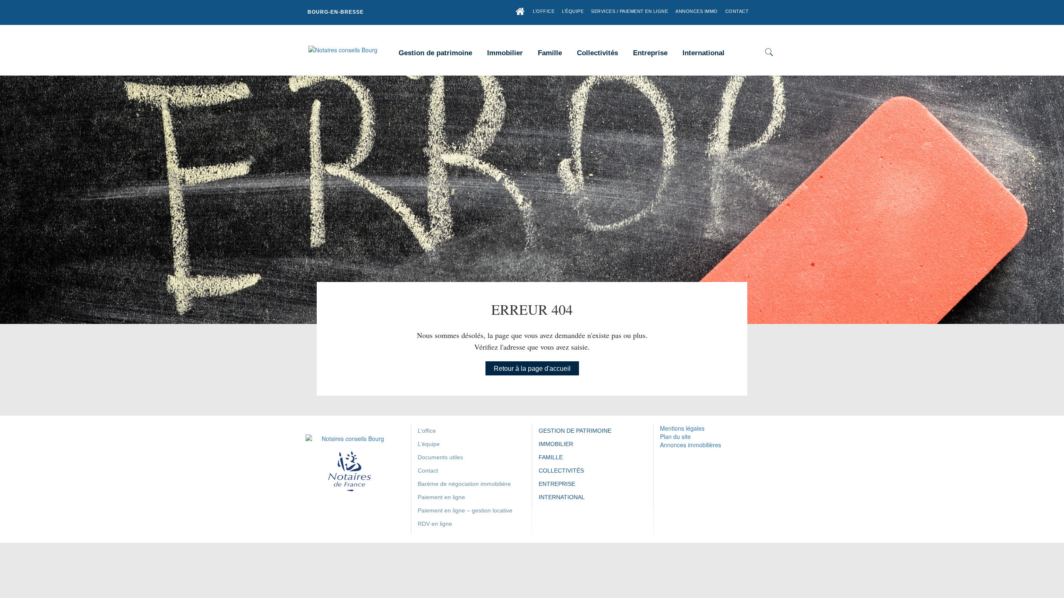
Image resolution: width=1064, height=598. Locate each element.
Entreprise (650, 53)
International (703, 53)
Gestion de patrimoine (435, 53)
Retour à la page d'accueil (532, 368)
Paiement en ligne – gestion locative (465, 510)
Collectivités (597, 53)
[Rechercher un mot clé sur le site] (769, 53)
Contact (737, 11)
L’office (543, 11)
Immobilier (505, 53)
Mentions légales (682, 428)
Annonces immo (696, 11)
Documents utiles (440, 457)
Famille (550, 53)
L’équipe (573, 11)
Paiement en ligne (441, 497)
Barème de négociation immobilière (464, 483)
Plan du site (675, 436)
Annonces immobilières (690, 445)
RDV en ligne (435, 523)
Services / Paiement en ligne (629, 11)
